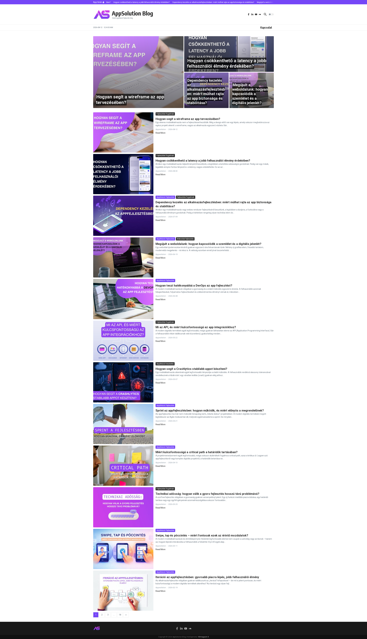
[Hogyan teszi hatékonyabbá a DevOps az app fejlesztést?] (123, 299)
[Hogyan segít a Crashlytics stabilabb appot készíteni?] (123, 382)
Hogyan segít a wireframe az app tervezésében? (130, 99)
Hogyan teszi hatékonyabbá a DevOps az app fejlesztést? (194, 285)
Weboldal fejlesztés (185, 239)
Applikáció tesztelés (165, 364)
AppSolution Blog (132, 13)
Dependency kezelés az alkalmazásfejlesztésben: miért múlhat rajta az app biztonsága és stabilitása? (206, 91)
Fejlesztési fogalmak (165, 114)
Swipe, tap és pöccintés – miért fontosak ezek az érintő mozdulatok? (202, 535)
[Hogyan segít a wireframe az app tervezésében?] (123, 132)
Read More (160, 133)
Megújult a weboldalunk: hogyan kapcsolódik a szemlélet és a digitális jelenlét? (250, 94)
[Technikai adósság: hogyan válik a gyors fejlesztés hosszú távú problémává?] (123, 507)
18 (120, 615)
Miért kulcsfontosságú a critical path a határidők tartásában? (197, 452)
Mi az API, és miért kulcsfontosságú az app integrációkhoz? (196, 327)
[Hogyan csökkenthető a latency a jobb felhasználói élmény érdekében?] (123, 174)
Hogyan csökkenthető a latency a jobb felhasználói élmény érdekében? (226, 63)
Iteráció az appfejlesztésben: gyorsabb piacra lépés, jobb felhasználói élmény (207, 577)
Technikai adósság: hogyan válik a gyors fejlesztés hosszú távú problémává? (207, 494)
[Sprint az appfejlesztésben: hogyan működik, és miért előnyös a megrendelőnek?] (123, 424)
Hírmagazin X (203, 637)
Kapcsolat (266, 27)
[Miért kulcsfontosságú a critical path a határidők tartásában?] (123, 466)
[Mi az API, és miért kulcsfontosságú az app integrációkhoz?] (123, 341)
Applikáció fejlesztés (165, 197)
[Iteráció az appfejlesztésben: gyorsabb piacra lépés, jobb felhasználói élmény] (123, 590)
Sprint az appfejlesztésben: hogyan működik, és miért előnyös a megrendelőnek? (210, 410)
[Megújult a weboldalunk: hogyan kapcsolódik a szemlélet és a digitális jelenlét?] (123, 257)
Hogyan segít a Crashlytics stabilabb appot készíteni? (191, 369)
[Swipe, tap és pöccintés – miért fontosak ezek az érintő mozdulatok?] (123, 549)
